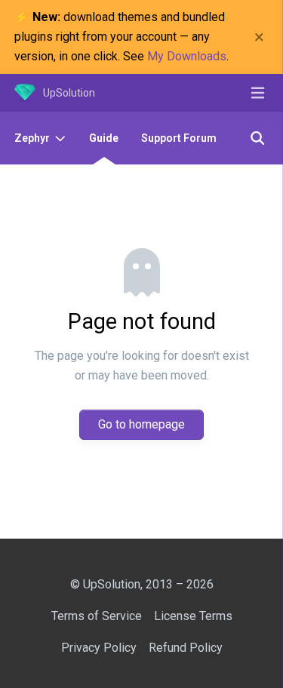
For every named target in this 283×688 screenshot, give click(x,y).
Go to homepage (141, 424)
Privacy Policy (99, 647)
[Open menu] (257, 92)
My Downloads (186, 56)
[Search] (257, 138)
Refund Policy (186, 647)
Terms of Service (96, 616)
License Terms (193, 616)
